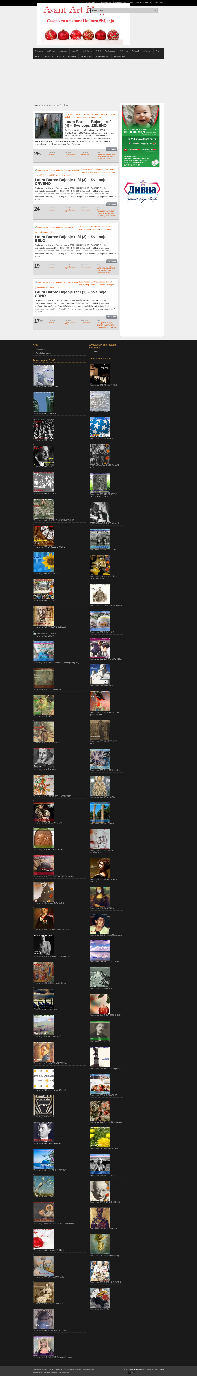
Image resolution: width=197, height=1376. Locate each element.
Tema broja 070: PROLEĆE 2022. (104, 1148)
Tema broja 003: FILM (43, 440)
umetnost (99, 169)
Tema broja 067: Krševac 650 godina (105, 1068)
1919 (42, 175)
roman (78, 114)
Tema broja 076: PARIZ (99, 1309)
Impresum (40, 349)
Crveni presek (87, 169)
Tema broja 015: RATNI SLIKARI (47, 743)
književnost (69, 114)
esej (96, 114)
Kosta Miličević (52, 175)
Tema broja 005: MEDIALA (45, 493)
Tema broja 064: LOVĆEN (101, 988)
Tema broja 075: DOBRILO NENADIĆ (105, 1282)
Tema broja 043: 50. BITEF (101, 438)
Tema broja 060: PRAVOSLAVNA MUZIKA (103, 880)
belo (108, 229)
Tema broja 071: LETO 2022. (102, 1175)
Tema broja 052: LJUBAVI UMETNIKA (106, 659)
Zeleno (72, 117)
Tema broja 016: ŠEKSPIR (45, 769)
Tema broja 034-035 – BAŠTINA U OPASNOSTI (54, 1223)
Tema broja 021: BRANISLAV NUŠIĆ (49, 903)
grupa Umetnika (41, 287)
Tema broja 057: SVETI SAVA (102, 797)
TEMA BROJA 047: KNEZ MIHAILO (105, 523)
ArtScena (124, 51)
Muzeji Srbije (86, 56)
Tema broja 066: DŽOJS (100, 1042)
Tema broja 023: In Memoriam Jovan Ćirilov (52, 956)
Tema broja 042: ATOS (99, 412)
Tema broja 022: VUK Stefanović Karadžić (51, 930)
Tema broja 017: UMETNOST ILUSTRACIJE (52, 796)
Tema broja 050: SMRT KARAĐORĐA (106, 605)
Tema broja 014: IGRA (43, 716)
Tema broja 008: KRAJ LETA (46, 573)
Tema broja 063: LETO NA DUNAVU (105, 962)
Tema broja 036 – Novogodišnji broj (49, 1250)
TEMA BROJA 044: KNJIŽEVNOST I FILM (105, 466)
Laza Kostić (84, 282)
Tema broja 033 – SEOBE (44, 1197)
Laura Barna (88, 114)
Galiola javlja (158, 3)
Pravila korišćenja (43, 353)
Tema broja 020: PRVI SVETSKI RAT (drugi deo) (54, 876)
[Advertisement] (98, 79)
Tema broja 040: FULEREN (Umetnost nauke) (53, 1357)
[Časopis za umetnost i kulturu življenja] (83, 24)
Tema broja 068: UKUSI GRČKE (103, 1095)
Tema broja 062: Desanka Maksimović (106, 935)
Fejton (101, 285)
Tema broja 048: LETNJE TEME (103, 550)
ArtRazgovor (110, 51)
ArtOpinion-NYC (102, 56)
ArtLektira (63, 51)
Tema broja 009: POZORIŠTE (46, 600)
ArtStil (98, 51)
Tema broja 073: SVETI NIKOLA (103, 1229)
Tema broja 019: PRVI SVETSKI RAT (49, 849)
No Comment (85, 210)
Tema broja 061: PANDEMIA (102, 908)
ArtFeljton (72, 56)
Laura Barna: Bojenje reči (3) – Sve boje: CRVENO (71, 182)
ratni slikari (98, 172)
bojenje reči (101, 158)
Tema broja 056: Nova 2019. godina (105, 770)
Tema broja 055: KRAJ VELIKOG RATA (104, 742)
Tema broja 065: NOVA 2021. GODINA (106, 1015)
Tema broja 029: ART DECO (45, 1116)
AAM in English (92, 3)
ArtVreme (147, 51)
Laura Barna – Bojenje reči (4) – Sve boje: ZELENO (89, 124)
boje (58, 287)
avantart (51, 154)
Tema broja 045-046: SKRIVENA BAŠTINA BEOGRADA (103, 495)
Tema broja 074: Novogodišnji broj (104, 1255)
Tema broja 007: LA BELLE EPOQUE (49, 547)
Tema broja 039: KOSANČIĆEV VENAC (50, 1330)
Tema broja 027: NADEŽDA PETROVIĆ (50, 1063)
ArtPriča (60, 56)
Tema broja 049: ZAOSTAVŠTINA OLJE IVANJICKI (104, 577)
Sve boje (103, 114)
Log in (125, 1369)
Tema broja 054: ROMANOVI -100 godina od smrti (104, 713)
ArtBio (37, 56)
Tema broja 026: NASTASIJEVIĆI (47, 1036)
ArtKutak (135, 51)
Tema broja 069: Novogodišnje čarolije (106, 1122)
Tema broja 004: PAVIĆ (43, 467)
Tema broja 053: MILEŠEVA (101, 685)
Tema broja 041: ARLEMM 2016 (103, 385)
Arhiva (95, 352)
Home (36, 105)
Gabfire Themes (159, 1369)
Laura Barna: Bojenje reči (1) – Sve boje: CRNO (71, 294)
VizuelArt (75, 51)
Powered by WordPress (136, 1369)
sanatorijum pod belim (44, 232)
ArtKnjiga (51, 51)
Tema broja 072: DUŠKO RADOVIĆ (105, 1202)
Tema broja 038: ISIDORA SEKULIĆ (49, 1304)
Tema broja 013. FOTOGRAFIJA (47, 689)
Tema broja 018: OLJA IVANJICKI (48, 823)
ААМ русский (105, 3)
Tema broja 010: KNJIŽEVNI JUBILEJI (50, 627)
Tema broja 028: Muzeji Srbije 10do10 (50, 1090)
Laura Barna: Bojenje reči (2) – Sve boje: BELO (71, 239)
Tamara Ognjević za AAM (123, 3)
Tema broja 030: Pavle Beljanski (47, 1143)
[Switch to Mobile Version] (131, 1373)
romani (107, 172)
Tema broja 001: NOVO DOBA (46, 387)
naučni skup (87, 172)
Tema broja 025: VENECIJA (45, 1010)
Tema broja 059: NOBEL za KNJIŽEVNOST (101, 851)
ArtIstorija (87, 51)
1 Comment (85, 154)
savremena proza (84, 117)
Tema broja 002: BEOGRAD (45, 413)
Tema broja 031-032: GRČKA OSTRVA (50, 1170)
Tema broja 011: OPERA (44, 636)
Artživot (159, 51)
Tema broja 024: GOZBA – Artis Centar (50, 983)
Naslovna (39, 51)
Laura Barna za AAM (143, 3)
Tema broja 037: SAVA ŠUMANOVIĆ (49, 1277)
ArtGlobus (48, 56)
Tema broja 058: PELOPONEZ (103, 824)
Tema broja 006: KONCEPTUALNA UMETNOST (54, 520)
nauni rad (97, 117)
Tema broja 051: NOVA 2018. (102, 632)
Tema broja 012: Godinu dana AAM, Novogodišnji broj (56, 662)
